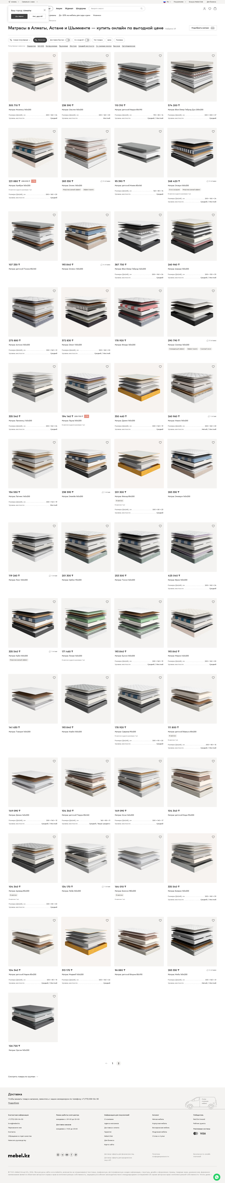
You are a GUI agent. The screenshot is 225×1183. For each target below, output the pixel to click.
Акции (59, 8)
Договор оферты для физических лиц (119, 1154)
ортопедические (128, 46)
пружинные (63, 46)
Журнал (69, 8)
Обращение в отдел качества (20, 1136)
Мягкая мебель (158, 1119)
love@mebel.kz (14, 1123)
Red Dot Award (199, 1119)
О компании (109, 1119)
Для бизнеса (109, 1140)
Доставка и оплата (111, 1128)
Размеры (119, 40)
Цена (109, 40)
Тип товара (98, 40)
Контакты (11, 1132)
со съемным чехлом (104, 46)
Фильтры (41, 40)
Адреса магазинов (111, 1123)
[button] (204, 8)
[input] (117, 8)
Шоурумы (81, 8)
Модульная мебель (159, 1132)
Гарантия (107, 1132)
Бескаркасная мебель (160, 1128)
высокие (116, 46)
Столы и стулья (158, 1136)
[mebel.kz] (19, 1155)
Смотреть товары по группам (21, 1077)
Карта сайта (109, 1144)
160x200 (41, 46)
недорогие (31, 46)
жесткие (73, 46)
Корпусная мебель (159, 1123)
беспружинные (51, 46)
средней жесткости (86, 46)
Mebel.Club (108, 1136)
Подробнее (13, 1103)
